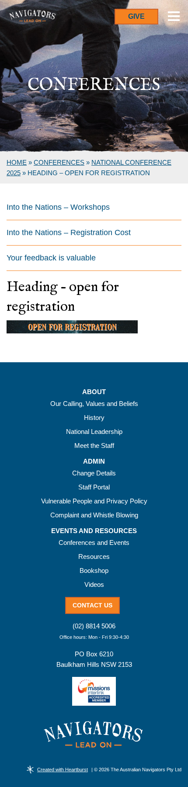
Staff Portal (94, 487)
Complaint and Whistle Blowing (94, 515)
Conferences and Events (94, 542)
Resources (94, 556)
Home (17, 162)
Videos (94, 584)
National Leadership (94, 431)
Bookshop (94, 570)
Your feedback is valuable (51, 257)
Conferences (59, 162)
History (94, 417)
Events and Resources (94, 530)
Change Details (94, 473)
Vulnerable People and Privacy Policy (94, 501)
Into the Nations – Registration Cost (69, 232)
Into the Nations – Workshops (58, 207)
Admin (94, 461)
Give (136, 16)
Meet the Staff (94, 445)
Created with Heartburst (62, 769)
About (94, 391)
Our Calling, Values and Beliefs (94, 403)
